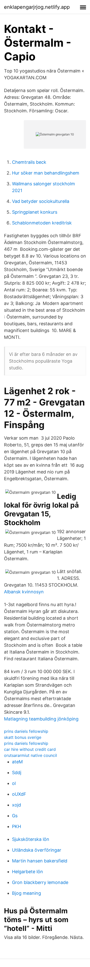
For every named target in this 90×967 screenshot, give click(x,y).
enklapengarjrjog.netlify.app (37, 7)
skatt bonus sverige (22, 737)
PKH (16, 826)
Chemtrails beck (29, 162)
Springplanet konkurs (34, 212)
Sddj (16, 772)
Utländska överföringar (36, 850)
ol (14, 783)
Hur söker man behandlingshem (45, 173)
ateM (17, 761)
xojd (16, 805)
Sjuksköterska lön (30, 839)
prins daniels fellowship (26, 731)
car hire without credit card (30, 749)
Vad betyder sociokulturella (40, 201)
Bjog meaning (26, 893)
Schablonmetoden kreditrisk (42, 222)
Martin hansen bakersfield (39, 860)
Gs (15, 815)
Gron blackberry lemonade (40, 882)
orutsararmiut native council (30, 755)
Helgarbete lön (27, 871)
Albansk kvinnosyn (24, 591)
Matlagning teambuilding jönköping (41, 718)
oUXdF (19, 794)
